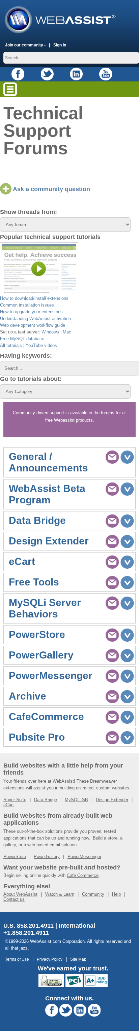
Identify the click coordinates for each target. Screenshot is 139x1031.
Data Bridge (45, 799)
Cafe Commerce (83, 875)
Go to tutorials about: (31, 379)
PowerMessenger (84, 856)
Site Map (78, 959)
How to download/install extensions (34, 298)
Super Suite (14, 799)
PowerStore (14, 856)
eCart (8, 804)
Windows (50, 331)
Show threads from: (28, 212)
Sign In (59, 45)
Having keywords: (26, 355)
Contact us (14, 899)
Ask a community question (50, 189)
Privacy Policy (49, 959)
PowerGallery (47, 856)
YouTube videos (41, 345)
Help (116, 894)
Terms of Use (17, 959)
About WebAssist (20, 894)
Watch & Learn (59, 894)
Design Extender (112, 799)
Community (93, 894)
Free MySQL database (22, 338)
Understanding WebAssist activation (35, 318)
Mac (67, 331)
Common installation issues (27, 305)
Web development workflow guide (32, 325)
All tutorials (11, 345)
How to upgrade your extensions (31, 311)
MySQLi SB (76, 799)
